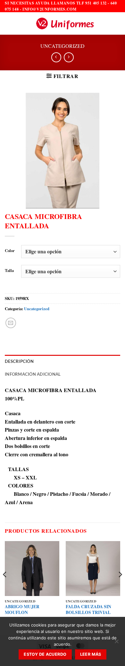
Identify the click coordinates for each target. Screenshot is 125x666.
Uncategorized (62, 45)
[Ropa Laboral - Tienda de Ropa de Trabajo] (64, 23)
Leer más (90, 654)
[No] (116, 643)
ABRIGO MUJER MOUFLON (22, 609)
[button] (9, 23)
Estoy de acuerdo (45, 654)
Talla (9, 270)
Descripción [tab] (19, 361)
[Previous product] (69, 57)
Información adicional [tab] (33, 374)
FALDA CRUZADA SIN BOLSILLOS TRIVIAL (88, 609)
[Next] (120, 587)
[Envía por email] (10, 323)
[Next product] (56, 57)
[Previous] (5, 587)
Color (10, 251)
